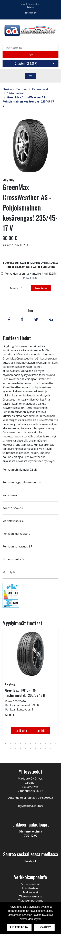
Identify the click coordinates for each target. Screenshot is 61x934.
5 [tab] (25, 743)
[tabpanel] (30, 683)
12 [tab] (10, 748)
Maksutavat (30, 892)
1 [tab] (5, 743)
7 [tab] (35, 743)
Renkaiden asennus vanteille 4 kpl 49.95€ (31, 273)
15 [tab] (25, 748)
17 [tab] (35, 748)
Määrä (14, 288)
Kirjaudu (31, 7)
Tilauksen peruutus (30, 900)
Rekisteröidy (30, 12)
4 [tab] (20, 743)
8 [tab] (40, 743)
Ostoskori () (26, 63)
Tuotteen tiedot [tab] (17, 337)
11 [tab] (56, 743)
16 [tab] (30, 748)
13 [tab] (15, 748)
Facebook (30, 861)
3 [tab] (15, 743)
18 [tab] (40, 748)
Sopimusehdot (30, 884)
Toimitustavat (30, 888)
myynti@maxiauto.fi (30, 4)
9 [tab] (45, 743)
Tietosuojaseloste (30, 896)
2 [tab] (10, 743)
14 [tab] (20, 748)
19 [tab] (45, 748)
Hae (31, 54)
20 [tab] (51, 748)
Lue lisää (31, 278)
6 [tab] (30, 743)
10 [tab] (51, 743)
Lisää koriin (41, 288)
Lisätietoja (19, 927)
